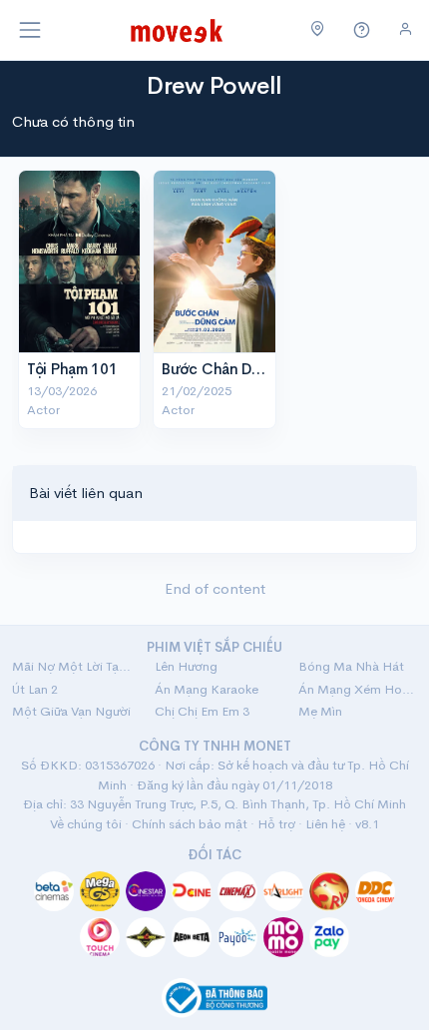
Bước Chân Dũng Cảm (237, 368)
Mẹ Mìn (320, 711)
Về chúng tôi (86, 823)
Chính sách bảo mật (189, 823)
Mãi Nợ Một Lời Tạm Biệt (71, 666)
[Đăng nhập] (405, 29)
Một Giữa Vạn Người (71, 711)
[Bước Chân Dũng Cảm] (214, 261)
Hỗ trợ (276, 823)
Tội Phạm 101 (72, 368)
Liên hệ (325, 823)
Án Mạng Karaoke (206, 689)
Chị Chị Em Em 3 (202, 711)
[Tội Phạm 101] (79, 261)
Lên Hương (186, 666)
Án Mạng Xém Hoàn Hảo (357, 689)
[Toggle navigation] (30, 30)
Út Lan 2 (35, 689)
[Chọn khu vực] (317, 30)
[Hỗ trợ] (362, 30)
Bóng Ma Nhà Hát (351, 666)
